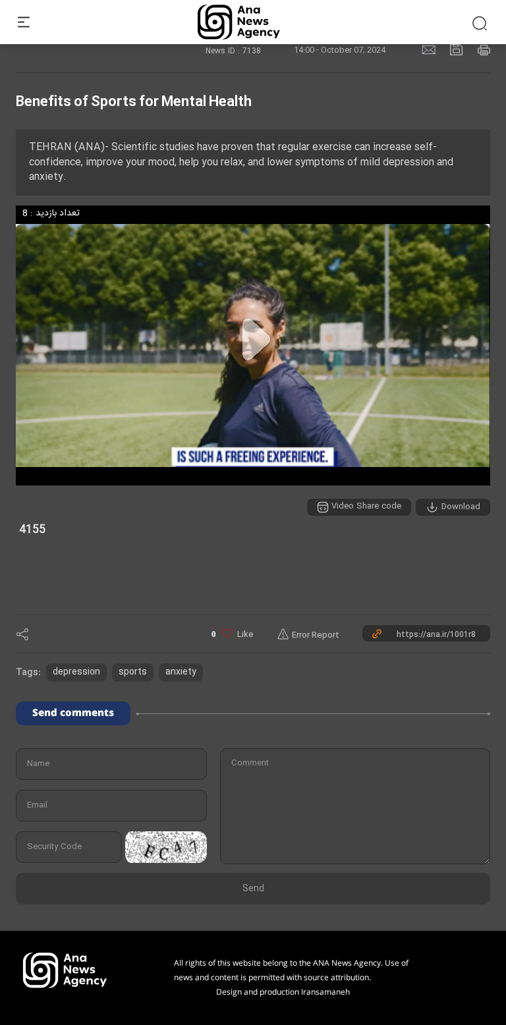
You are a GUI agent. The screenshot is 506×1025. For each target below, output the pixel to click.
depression (76, 672)
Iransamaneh (325, 992)
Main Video (444, 544)
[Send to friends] (430, 49)
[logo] (253, 22)
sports (133, 672)
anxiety (180, 672)
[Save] (458, 49)
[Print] (484, 49)
